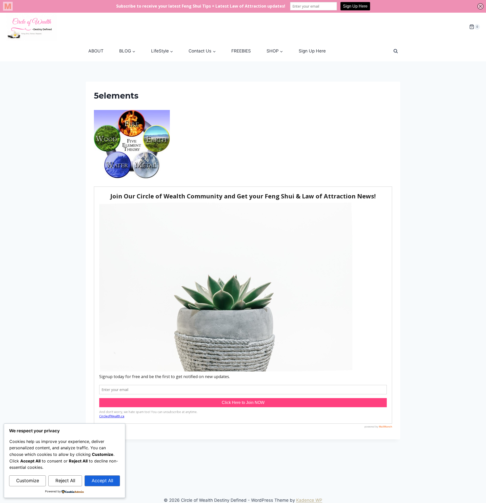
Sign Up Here (312, 50)
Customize (27, 480)
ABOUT (96, 50)
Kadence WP (309, 500)
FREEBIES (241, 50)
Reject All (65, 480)
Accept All (102, 480)
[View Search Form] (395, 51)
